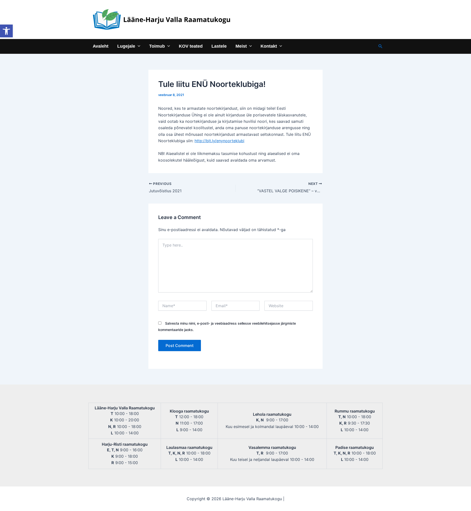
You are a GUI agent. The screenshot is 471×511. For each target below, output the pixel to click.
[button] (6, 31)
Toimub (157, 46)
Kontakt (269, 46)
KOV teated (191, 46)
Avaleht (100, 46)
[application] (137, 46)
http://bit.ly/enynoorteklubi (219, 140)
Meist (241, 46)
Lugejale (126, 46)
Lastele (219, 46)
